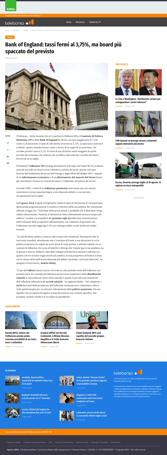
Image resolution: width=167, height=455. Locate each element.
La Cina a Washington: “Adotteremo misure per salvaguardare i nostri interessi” (138, 101)
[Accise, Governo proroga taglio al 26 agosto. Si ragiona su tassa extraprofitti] (138, 165)
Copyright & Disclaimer (99, 442)
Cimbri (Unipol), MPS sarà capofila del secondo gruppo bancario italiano (90, 336)
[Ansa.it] (10, 7)
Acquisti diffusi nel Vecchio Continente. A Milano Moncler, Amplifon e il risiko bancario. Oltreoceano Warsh (55, 337)
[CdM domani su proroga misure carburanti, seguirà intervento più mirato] (138, 124)
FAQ (50, 442)
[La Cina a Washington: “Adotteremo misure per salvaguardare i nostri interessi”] (138, 82)
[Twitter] (7, 149)
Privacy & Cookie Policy (64, 442)
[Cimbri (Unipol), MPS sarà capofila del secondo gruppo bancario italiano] (92, 320)
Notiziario (80, 22)
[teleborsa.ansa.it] (19, 22)
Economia (119, 106)
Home (68, 22)
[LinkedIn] (7, 156)
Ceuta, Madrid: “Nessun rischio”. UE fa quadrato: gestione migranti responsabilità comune (91, 380)
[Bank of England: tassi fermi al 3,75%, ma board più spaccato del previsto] (56, 96)
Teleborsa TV (95, 22)
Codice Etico (115, 442)
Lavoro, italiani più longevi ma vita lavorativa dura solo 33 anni (36, 411)
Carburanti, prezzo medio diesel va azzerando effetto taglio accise (91, 414)
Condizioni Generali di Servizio (34, 442)
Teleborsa (37, 15)
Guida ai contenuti (14, 442)
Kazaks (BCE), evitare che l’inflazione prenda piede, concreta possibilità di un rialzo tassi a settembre (20, 337)
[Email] (7, 163)
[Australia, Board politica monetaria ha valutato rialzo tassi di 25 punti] (12, 381)
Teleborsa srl (33, 432)
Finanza (10, 37)
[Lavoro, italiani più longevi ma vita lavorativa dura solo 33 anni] (12, 413)
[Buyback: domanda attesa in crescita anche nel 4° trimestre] (12, 398)
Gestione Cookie (82, 442)
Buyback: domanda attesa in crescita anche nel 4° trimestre (36, 396)
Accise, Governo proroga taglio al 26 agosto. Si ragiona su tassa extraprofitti (138, 184)
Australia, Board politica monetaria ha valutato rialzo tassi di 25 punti (37, 380)
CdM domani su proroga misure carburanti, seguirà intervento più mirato (136, 142)
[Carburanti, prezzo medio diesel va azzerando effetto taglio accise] (67, 416)
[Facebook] (7, 143)
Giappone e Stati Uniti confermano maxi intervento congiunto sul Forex (89, 398)
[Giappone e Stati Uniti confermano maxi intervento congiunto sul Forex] (67, 398)
